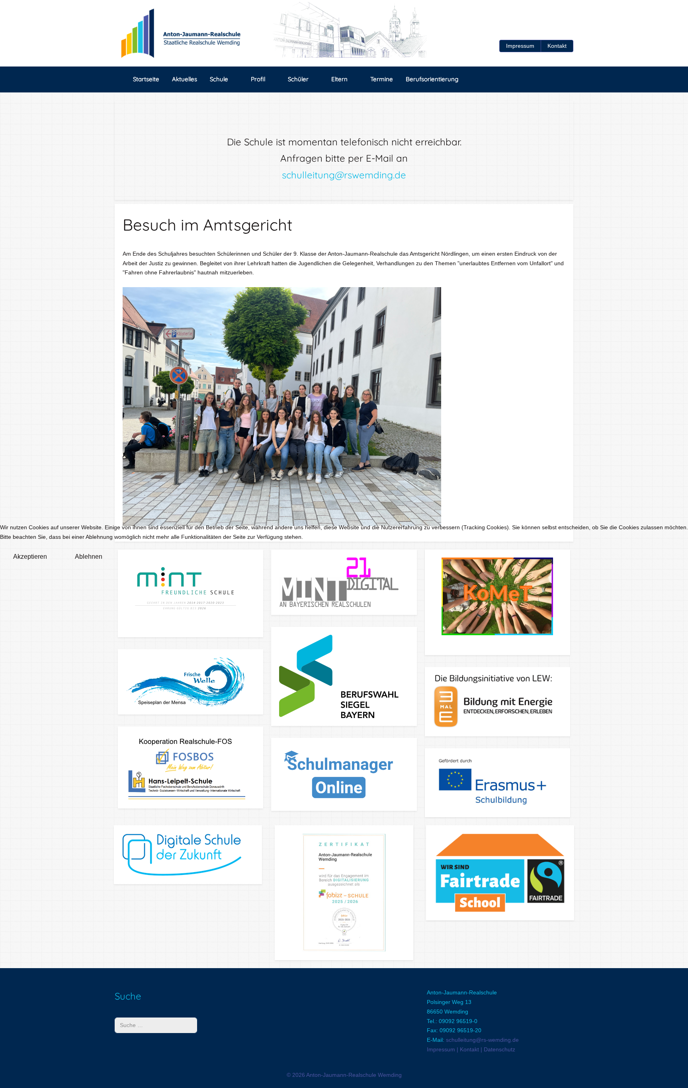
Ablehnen (88, 556)
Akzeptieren (30, 556)
